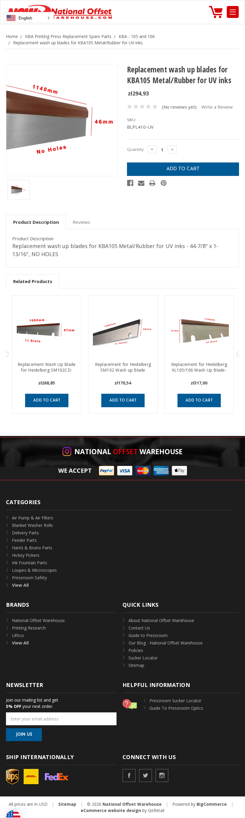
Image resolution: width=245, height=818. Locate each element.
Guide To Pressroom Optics (176, 708)
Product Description (36, 222)
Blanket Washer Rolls (32, 525)
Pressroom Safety (29, 577)
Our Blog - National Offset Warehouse (165, 643)
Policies (135, 650)
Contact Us (139, 628)
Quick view (46, 331)
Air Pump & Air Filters (32, 518)
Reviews (81, 222)
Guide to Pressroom (148, 635)
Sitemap (136, 665)
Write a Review (217, 107)
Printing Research (29, 628)
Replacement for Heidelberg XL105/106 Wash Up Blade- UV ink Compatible (199, 369)
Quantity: (136, 149)
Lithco (18, 635)
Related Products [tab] (32, 281)
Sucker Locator (143, 658)
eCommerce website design (111, 810)
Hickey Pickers (25, 555)
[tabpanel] (47, 354)
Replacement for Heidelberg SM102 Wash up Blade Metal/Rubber (123, 369)
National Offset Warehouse (38, 620)
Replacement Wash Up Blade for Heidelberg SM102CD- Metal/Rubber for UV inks (47, 369)
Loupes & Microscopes (34, 570)
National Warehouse (128, 451)
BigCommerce (212, 804)
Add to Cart (46, 400)
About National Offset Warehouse (161, 620)
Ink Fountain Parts (29, 562)
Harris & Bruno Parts (32, 548)
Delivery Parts (25, 533)
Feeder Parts (24, 540)
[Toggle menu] (233, 12)
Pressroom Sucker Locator (175, 700)
